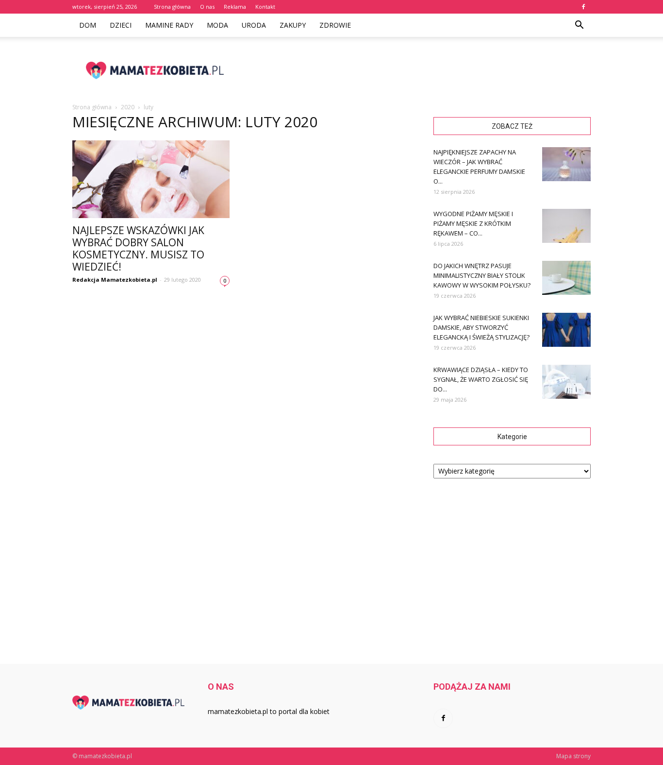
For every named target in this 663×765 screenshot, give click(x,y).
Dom (87, 25)
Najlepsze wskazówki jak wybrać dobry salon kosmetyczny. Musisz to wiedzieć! (138, 248)
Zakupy (293, 25)
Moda (217, 25)
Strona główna (172, 6)
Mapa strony (573, 756)
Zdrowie (335, 25)
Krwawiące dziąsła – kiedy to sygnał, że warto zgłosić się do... (480, 379)
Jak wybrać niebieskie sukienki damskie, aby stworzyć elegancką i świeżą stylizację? (481, 327)
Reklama (235, 6)
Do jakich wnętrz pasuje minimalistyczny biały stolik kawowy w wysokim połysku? (481, 275)
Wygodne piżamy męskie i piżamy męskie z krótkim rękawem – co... (473, 223)
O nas (207, 6)
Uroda (254, 25)
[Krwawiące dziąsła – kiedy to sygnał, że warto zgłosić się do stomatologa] (566, 382)
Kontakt (265, 6)
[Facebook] (583, 7)
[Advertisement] (414, 70)
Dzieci (121, 25)
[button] (579, 25)
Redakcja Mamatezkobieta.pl (114, 279)
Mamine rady (169, 25)
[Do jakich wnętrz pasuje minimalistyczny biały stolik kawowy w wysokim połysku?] (566, 278)
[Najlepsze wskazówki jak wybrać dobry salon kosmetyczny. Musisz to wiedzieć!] (151, 179)
